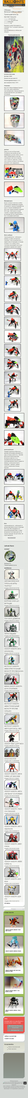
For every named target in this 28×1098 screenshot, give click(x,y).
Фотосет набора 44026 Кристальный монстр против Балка (13, 668)
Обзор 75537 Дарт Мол (14, 744)
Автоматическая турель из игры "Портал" (11, 583)
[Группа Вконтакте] (12, 6)
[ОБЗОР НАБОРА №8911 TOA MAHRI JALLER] (13, 993)
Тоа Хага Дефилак (12, 618)
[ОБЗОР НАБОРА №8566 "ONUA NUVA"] (13, 1013)
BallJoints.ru (12, 30)
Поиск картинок (12, 1049)
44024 (10, 76)
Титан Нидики (10, 634)
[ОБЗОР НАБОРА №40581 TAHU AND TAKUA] (13, 932)
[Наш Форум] (10, 6)
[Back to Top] (25, 1083)
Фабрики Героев (17, 87)
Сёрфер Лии (15, 1030)
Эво (18, 456)
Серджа (20, 204)
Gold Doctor (10, 759)
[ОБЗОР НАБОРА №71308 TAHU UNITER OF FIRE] (13, 973)
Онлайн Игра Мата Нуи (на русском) (16, 1026)
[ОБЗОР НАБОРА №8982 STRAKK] (13, 952)
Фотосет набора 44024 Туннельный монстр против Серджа (13, 14)
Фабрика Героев (11, 537)
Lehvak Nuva (10, 21)
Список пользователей (14, 1047)
